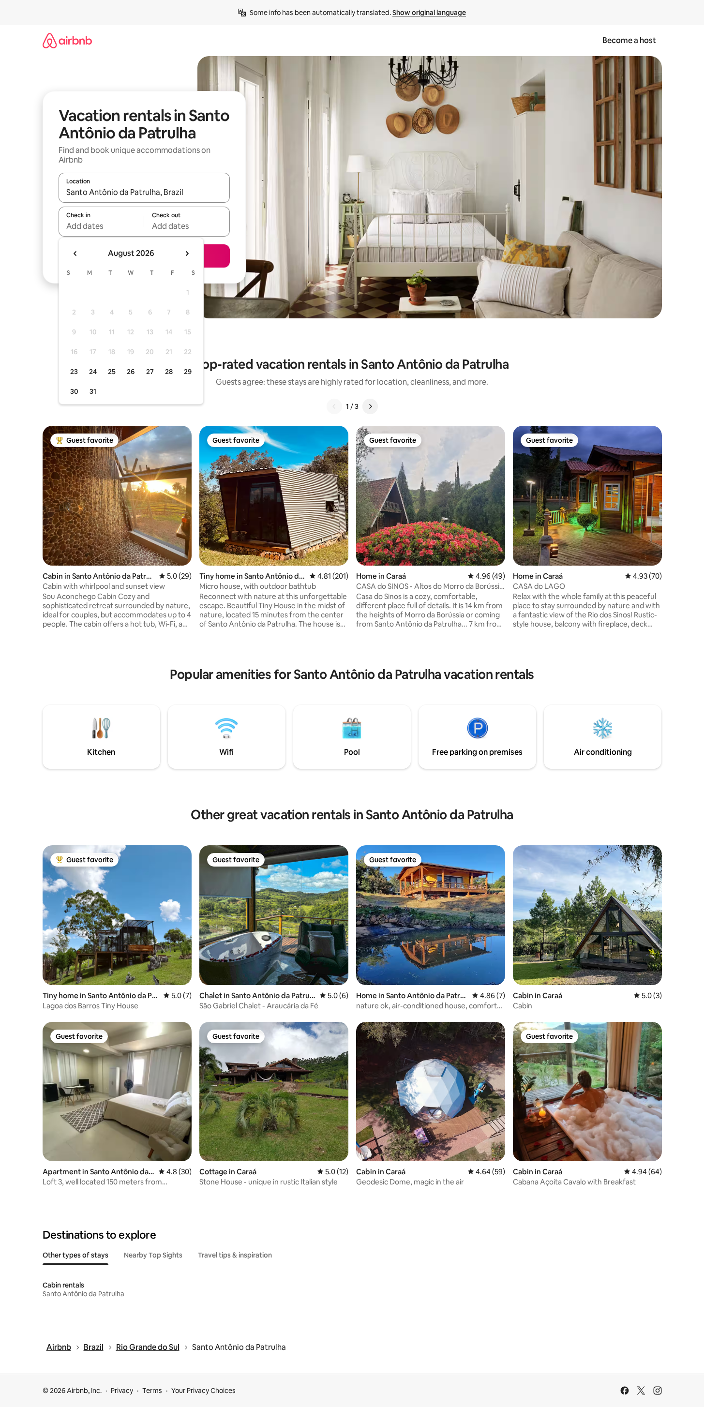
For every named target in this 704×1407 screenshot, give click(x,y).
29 (188, 371)
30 (74, 391)
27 (150, 371)
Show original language (429, 12)
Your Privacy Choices (203, 1390)
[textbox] (101, 226)
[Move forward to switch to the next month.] (187, 253)
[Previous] (334, 406)
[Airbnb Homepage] (67, 40)
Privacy (122, 1390)
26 (131, 371)
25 (112, 371)
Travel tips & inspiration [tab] (235, 1255)
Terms (152, 1390)
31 (93, 391)
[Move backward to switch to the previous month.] (75, 253)
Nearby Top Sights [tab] (153, 1255)
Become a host (629, 40)
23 (74, 371)
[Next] (370, 406)
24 (93, 371)
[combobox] (144, 192)
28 (169, 371)
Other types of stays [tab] (75, 1255)
